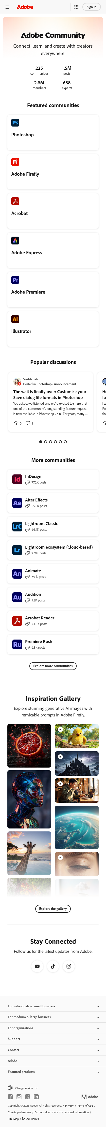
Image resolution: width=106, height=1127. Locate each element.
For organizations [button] (20, 1028)
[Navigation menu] (7, 7)
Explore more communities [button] (53, 666)
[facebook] (10, 1096)
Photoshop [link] (44, 384)
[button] (76, 7)
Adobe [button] (13, 1061)
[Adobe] (25, 7)
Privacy (69, 1105)
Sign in (91, 7)
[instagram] (19, 1096)
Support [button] (14, 1039)
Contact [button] (13, 1050)
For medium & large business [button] (29, 1017)
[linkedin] (36, 1096)
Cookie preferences (19, 1112)
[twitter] (27, 1096)
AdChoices (32, 1119)
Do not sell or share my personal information (62, 1112)
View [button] (41, 761)
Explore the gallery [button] (53, 908)
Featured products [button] (21, 1072)
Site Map (13, 1119)
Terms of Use (85, 1105)
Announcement (65, 384)
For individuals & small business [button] (31, 1006)
